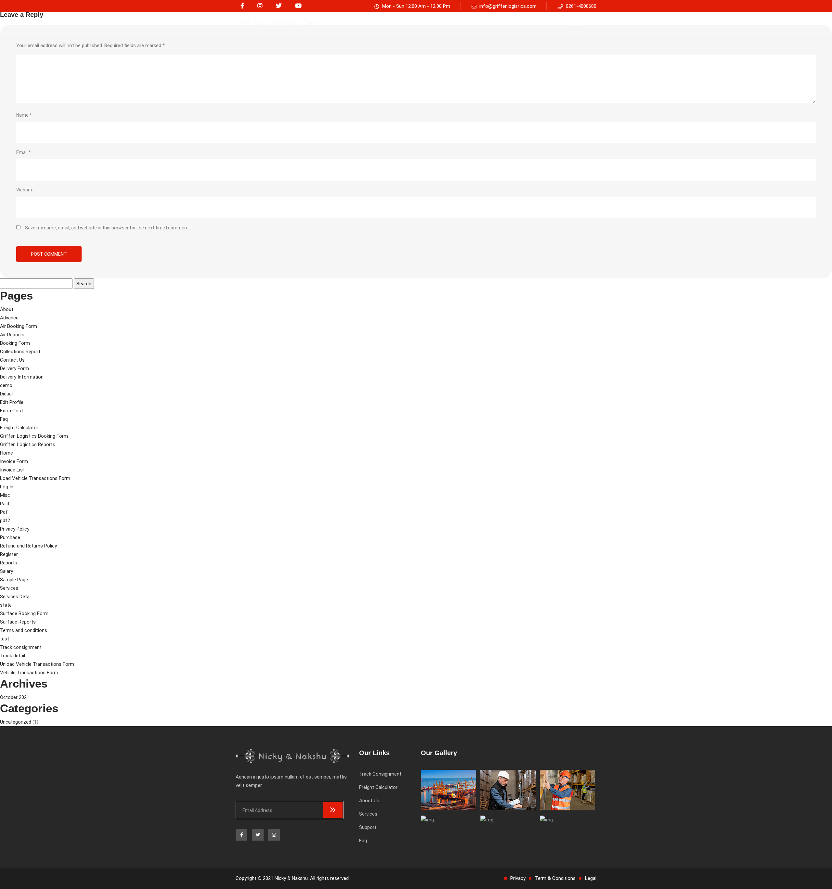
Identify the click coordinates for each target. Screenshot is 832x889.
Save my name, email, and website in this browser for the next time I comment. (107, 227)
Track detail (12, 656)
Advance (9, 318)
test (4, 639)
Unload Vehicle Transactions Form (37, 664)
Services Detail (16, 596)
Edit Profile (11, 402)
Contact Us (12, 360)
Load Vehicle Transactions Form (35, 478)
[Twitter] (279, 6)
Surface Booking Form (24, 613)
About (6, 309)
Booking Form (15, 343)
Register (9, 554)
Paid (4, 504)
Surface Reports (18, 622)
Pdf (4, 512)
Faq (521, 22)
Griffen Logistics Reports (27, 444)
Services (498, 22)
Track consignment (370, 22)
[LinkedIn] (260, 6)
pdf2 (5, 520)
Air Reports (12, 335)
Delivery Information (22, 377)
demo (6, 385)
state (6, 605)
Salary (6, 571)
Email (23, 152)
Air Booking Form (18, 326)
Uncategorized (15, 722)
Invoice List (12, 470)
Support (544, 22)
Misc (5, 495)
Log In (6, 487)
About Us (467, 22)
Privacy (518, 878)
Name (24, 115)
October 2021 (14, 697)
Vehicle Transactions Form (29, 673)
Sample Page (14, 580)
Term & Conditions (555, 878)
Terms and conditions (23, 630)
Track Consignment (380, 774)
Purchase (10, 537)
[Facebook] (242, 6)
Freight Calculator (425, 22)
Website (24, 189)
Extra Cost (11, 411)
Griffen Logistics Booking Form (34, 436)
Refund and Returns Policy (28, 546)
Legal (590, 878)
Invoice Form (14, 461)
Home (6, 453)
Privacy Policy (14, 529)
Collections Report (20, 351)
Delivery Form (14, 368)
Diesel (6, 394)
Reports (8, 563)
